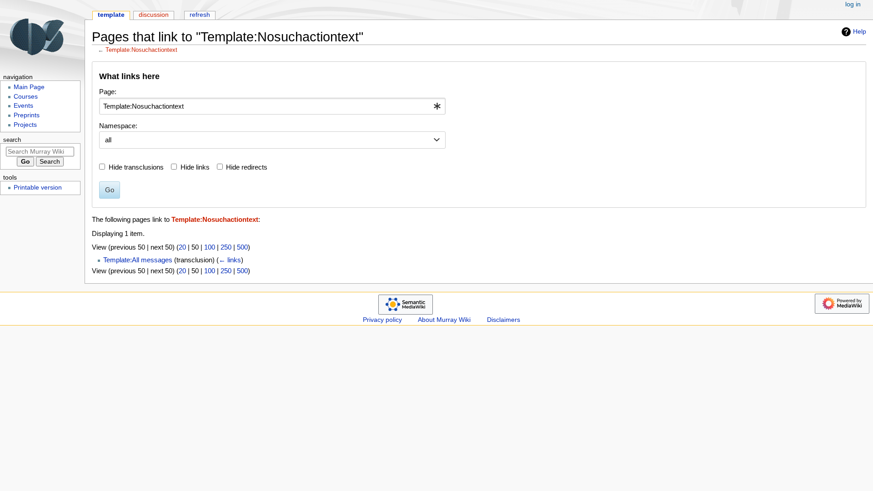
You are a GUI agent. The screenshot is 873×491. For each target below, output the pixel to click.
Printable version (38, 187)
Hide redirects (246, 167)
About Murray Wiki (444, 319)
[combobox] (272, 106)
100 (209, 247)
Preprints (27, 115)
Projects (25, 124)
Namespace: (118, 126)
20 (182, 247)
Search (12, 140)
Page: (107, 91)
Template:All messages (137, 260)
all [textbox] (108, 140)
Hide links (195, 167)
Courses (26, 96)
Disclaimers (503, 319)
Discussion (154, 14)
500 (242, 247)
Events (23, 105)
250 (226, 247)
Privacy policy (382, 319)
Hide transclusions (136, 167)
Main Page (29, 87)
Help (859, 31)
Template (111, 14)
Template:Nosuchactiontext (141, 49)
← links (230, 260)
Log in (853, 4)
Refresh (200, 14)
